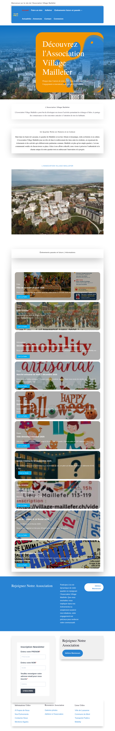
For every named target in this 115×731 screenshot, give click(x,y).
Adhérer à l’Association (54, 714)
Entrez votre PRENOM (30, 652)
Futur (18, 284)
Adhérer (48, 10)
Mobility (91, 350)
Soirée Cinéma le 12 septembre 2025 (34, 461)
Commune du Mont (82, 714)
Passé (19, 307)
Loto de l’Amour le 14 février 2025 (33, 519)
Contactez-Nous (21, 718)
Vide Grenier (23, 311)
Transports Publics (82, 718)
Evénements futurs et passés (67, 10)
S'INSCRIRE (28, 691)
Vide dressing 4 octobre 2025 (30, 437)
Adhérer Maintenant (96, 587)
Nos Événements (22, 714)
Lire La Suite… (23, 297)
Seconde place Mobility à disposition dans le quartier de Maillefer (48, 346)
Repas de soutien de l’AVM (29, 553)
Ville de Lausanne (82, 710)
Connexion (58, 19)
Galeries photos (51, 710)
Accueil (25, 10)
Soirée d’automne (25, 404)
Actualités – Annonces (32, 19)
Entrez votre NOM (28, 663)
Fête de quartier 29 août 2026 (30, 288)
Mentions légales (21, 722)
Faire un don (36, 10)
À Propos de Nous (22, 710)
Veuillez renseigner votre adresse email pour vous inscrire (31, 676)
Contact (47, 19)
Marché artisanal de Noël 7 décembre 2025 (37, 374)
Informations (21, 342)
